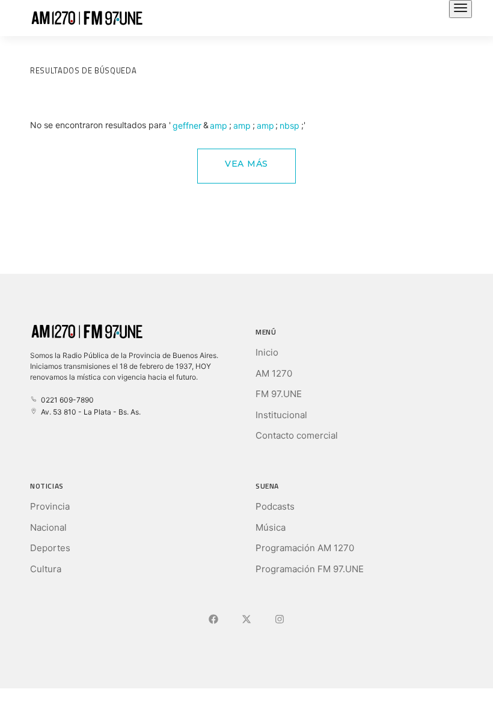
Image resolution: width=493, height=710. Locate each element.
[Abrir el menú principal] (460, 9)
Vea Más (246, 163)
